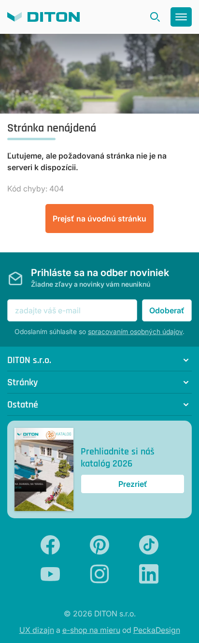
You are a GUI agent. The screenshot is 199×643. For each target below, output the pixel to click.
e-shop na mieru (91, 630)
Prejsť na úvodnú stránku (99, 218)
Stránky (22, 382)
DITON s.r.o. (29, 360)
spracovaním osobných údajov (135, 331)
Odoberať (167, 310)
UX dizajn (36, 630)
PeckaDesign (156, 630)
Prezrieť (132, 484)
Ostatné (22, 404)
